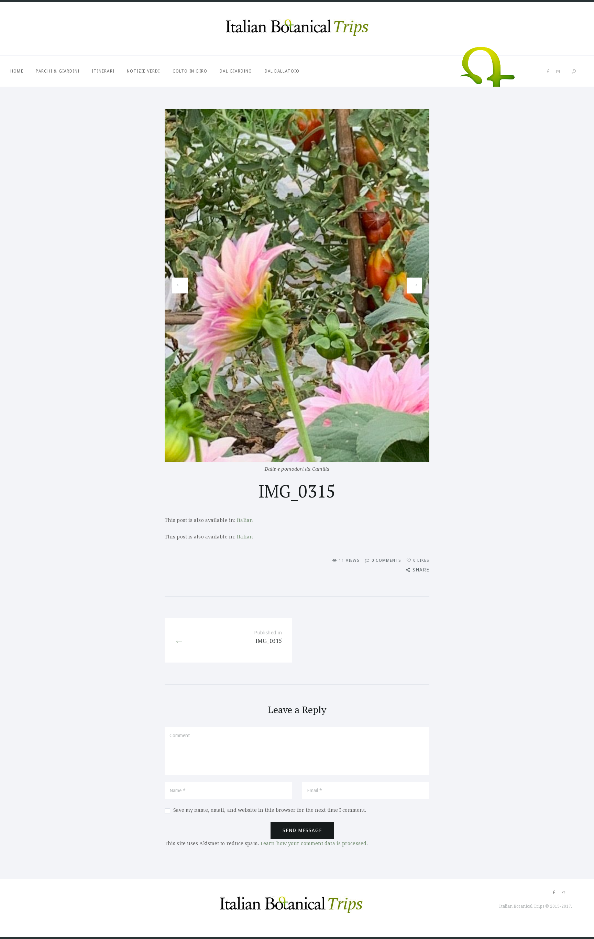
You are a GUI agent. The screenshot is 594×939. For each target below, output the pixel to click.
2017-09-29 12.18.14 (414, 285)
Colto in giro (190, 71)
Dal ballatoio (282, 71)
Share (420, 569)
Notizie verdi (143, 71)
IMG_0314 (177, 286)
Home (16, 71)
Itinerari (103, 71)
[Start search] (574, 71)
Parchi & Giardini (57, 71)
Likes (421, 560)
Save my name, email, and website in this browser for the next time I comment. (269, 810)
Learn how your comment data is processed (313, 843)
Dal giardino (236, 71)
